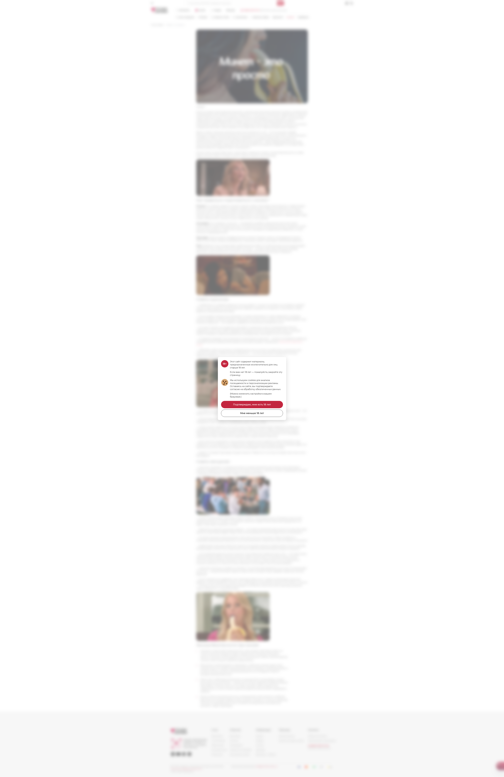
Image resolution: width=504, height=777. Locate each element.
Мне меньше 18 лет (252, 413)
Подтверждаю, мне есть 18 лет (252, 404)
